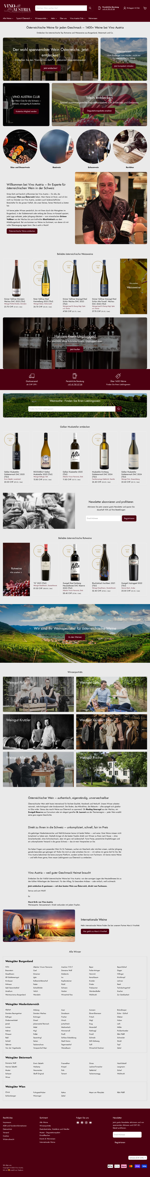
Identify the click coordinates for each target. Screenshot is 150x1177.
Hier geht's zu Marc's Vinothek (95, 931)
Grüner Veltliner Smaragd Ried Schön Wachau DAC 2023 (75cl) (75, 301)
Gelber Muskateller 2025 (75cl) (72, 473)
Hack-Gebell (121, 1063)
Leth (118, 1024)
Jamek (7, 1024)
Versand (6, 1132)
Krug (91, 1024)
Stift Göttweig (94, 1041)
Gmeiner (36, 974)
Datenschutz (7, 1129)
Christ (7, 1092)
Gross (91, 1063)
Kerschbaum (93, 977)
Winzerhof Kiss (67, 994)
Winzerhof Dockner (96, 1048)
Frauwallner (65, 1063)
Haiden (64, 991)
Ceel (35, 970)
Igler (35, 977)
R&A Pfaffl (121, 1034)
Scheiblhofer (38, 988)
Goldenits (65, 974)
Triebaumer (93, 988)
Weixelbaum (66, 1048)
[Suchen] (90, 8)
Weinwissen (92, 18)
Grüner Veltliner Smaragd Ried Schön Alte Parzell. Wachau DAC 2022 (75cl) (104, 301)
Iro (62, 977)
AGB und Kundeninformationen (15, 1125)
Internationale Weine (47, 1142)
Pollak (35, 1034)
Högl (91, 1020)
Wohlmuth (93, 994)
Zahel (119, 1048)
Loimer (8, 1027)
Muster (7, 1070)
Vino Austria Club (77, 18)
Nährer (8, 1030)
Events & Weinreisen (47, 1138)
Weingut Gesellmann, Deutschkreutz (45, 585)
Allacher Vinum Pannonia (42, 967)
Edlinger (8, 1017)
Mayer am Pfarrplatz (96, 1092)
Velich (35, 991)
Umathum (8, 991)
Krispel (63, 1066)
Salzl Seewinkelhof (12, 988)
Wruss (7, 1077)
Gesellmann (9, 974)
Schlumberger (10, 1096)
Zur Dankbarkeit (123, 994)
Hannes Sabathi (11, 1066)
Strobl (119, 1041)
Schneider (121, 1037)
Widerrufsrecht (8, 1139)
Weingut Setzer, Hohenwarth (43, 304)
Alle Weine (7, 18)
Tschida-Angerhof (123, 988)
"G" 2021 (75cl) (40, 583)
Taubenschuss (38, 1044)
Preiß (63, 1034)
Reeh (119, 984)
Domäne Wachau (39, 1013)
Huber (119, 1020)
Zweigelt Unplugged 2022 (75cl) (131, 584)
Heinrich (92, 974)
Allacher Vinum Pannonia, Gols (73, 477)
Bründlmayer (122, 1010)
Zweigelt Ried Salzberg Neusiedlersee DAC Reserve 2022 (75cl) (74, 585)
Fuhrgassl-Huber (39, 1092)
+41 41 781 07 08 (108, 9)
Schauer (8, 1073)
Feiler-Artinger (94, 970)
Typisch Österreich (23, 18)
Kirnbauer (9, 981)
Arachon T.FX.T (67, 967)
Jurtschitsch (65, 1024)
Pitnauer (8, 1034)
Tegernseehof (66, 1044)
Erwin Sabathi (38, 1063)
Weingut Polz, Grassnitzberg (130, 479)
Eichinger (36, 1017)
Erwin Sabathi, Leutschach (12, 479)
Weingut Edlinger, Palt (41, 477)
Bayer (91, 967)
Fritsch (91, 1017)
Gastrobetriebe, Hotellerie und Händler (54, 1129)
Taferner (8, 1044)
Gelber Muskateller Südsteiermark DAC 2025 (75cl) (14, 474)
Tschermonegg (94, 1073)
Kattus (63, 1092)
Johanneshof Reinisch (41, 1024)
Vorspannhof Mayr (40, 1048)
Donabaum (65, 1013)
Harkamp (36, 1066)
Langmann (121, 1066)
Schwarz (64, 988)
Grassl (35, 1020)
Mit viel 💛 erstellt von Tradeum (13, 1170)
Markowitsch (65, 1027)
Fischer (64, 1017)
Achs (7, 967)
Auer (63, 1010)
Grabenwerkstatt (11, 1020)
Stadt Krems (65, 1041)
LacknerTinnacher (95, 1066)
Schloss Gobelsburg (68, 1037)
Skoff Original (38, 1073)
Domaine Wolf (66, 970)
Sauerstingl (37, 1037)
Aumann (92, 1010)
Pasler (35, 984)
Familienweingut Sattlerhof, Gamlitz (103, 479)
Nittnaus (8, 984)
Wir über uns (7, 1165)
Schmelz (92, 1037)
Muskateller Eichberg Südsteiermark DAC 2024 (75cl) (102, 474)
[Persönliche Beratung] (75, 379)
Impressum (7, 1122)
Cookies (6, 1136)
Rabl (7, 1037)
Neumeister (37, 1070)
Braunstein (9, 970)
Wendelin (37, 994)
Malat (35, 1027)
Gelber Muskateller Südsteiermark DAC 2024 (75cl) (131, 474)
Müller (119, 1027)
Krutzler (92, 981)
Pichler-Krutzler (122, 1030)
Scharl (119, 1070)
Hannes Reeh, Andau (128, 588)
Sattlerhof (92, 1070)
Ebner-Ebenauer (95, 1013)
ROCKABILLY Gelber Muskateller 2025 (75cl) (43, 473)
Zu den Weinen (75, 637)
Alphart (8, 1009)
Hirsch (63, 1020)
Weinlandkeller (94, 991)
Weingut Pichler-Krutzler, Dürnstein (15, 304)
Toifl (90, 1044)
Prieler (91, 984)
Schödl (7, 1041)
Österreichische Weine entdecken (22, 231)
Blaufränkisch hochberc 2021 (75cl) (103, 584)
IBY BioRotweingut (12, 977)
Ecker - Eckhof (122, 1013)
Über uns (63, 18)
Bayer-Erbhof (122, 967)
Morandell (93, 1027)
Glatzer (120, 1017)
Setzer (35, 1041)
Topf (118, 1044)
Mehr (53, 18)
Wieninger (37, 1096)
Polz (62, 1070)
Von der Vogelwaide (13, 1048)
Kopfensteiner (66, 981)
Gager (119, 970)
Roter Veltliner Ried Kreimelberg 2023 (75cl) (43, 300)
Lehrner (120, 981)
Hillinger (120, 974)
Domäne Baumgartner (13, 1013)
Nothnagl (92, 1030)
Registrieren (129, 518)
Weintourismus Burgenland (15, 994)
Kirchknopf (121, 977)
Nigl (35, 1030)
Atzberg (36, 1010)
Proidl (91, 1034)
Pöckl (63, 984)
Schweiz (137, 1158)
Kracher (120, 991)
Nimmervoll (65, 1030)
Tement (64, 1073)
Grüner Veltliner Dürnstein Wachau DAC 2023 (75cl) (14, 300)
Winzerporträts (41, 18)
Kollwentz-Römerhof (40, 981)
